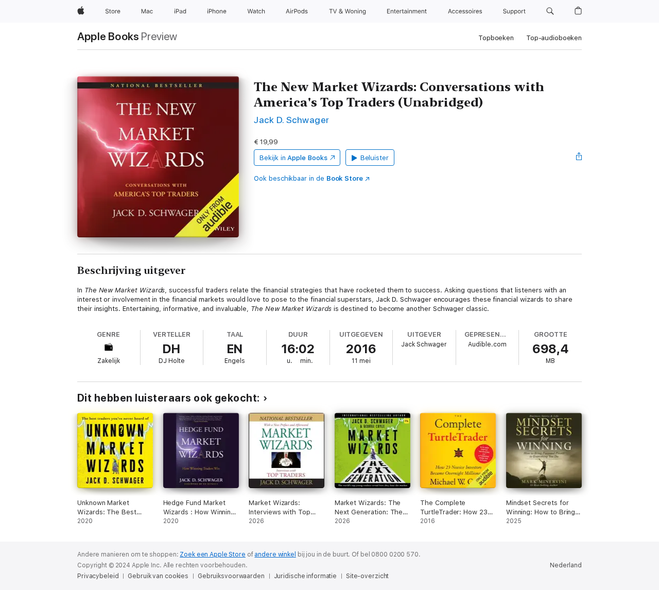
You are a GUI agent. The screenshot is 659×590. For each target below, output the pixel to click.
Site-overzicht (367, 576)
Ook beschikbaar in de (308, 178)
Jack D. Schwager (292, 119)
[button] (550, 11)
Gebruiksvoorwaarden (231, 576)
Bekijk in (293, 158)
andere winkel (275, 554)
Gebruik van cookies (158, 576)
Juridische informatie (305, 576)
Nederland (566, 565)
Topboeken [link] (496, 38)
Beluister (374, 158)
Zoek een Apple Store (213, 554)
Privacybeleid (97, 576)
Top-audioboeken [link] (554, 38)
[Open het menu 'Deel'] (579, 157)
